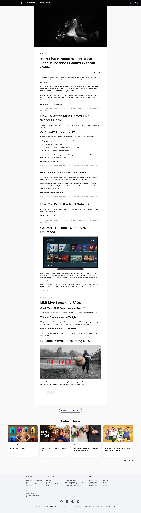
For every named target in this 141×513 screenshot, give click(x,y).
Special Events (45, 2)
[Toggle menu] (22, 3)
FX (27, 496)
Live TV (28, 482)
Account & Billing (93, 480)
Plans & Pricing (93, 482)
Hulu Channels (30, 493)
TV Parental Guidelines (53, 506)
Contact (105, 485)
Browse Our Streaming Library (34, 480)
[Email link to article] (94, 73)
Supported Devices (94, 485)
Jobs (104, 483)
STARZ (48, 485)
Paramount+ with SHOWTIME (53, 483)
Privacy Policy (77, 506)
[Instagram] (79, 501)
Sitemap (97, 506)
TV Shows (28, 488)
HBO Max (48, 480)
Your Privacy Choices (88, 506)
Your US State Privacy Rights (108, 506)
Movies (28, 490)
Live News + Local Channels (33, 483)
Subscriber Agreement (66, 506)
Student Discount (93, 483)
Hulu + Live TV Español (32, 487)
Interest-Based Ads (41, 506)
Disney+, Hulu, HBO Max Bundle (73, 483)
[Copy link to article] (99, 73)
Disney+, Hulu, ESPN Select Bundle (74, 485)
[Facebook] (62, 501)
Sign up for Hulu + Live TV (70, 410)
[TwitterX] (68, 501)
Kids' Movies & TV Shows (32, 495)
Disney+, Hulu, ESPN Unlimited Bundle (75, 482)
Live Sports (29, 485)
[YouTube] (73, 501)
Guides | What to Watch (109, 487)
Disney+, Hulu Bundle (70, 480)
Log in (134, 3)
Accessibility (92, 487)
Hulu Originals (31, 2)
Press (104, 482)
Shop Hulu (105, 480)
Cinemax (48, 482)
